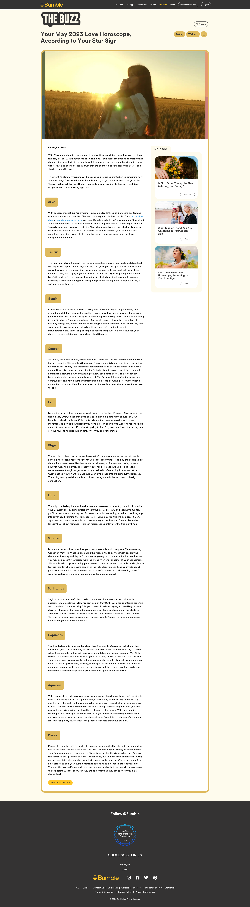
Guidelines (113, 888)
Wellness (194, 34)
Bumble (120, 899)
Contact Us (98, 888)
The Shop (119, 4)
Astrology (189, 194)
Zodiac (189, 239)
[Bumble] (51, 5)
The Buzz (163, 4)
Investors (137, 888)
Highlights (125, 864)
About (172, 4)
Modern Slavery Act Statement (160, 888)
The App (129, 4)
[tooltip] (204, 34)
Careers (125, 888)
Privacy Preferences (145, 892)
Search (202, 24)
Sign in (206, 4)
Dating (180, 34)
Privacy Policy (125, 892)
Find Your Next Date (60, 782)
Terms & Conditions (104, 892)
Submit (125, 869)
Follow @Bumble (125, 814)
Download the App (188, 4)
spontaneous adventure (69, 220)
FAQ (77, 888)
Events (153, 4)
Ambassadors (141, 4)
